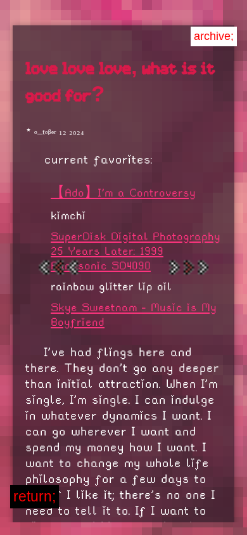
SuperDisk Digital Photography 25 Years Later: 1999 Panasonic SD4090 (135, 250)
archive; (214, 36)
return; (34, 496)
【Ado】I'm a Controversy (123, 192)
